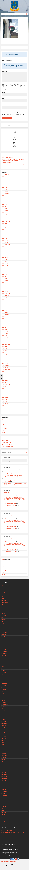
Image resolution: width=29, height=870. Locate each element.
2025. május (4, 206)
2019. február (5, 359)
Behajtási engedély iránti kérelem (10, 469)
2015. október (5, 403)
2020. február (5, 333)
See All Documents (6, 507)
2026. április (4, 183)
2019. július (4, 348)
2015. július (4, 407)
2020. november (5, 314)
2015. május (4, 410)
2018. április (4, 378)
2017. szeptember (6, 384)
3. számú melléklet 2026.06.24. (10, 505)
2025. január (4, 214)
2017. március (5, 390)
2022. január (4, 284)
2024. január (4, 238)
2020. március (5, 331)
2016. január (4, 401)
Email (4, 98)
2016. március (5, 397)
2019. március (5, 357)
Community (4, 419)
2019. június (4, 350)
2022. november (5, 265)
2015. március (5, 412)
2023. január (4, 261)
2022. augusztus (5, 272)
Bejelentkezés (5, 440)
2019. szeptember (6, 344)
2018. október (5, 367)
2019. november (5, 340)
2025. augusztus (5, 200)
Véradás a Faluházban (6, 162)
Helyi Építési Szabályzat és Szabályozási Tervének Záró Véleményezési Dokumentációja (15, 484)
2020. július (4, 323)
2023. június (4, 251)
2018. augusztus (5, 371)
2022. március (5, 280)
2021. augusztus (5, 295)
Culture (3, 421)
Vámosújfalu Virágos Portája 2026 (9, 166)
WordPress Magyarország (7, 446)
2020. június (4, 325)
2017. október (5, 382)
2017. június (4, 386)
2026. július (4, 176)
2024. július (4, 225)
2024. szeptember (6, 221)
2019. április (4, 354)
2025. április (4, 208)
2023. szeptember (6, 244)
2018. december (5, 363)
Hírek (3, 426)
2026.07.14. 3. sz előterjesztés (10, 492)
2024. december (5, 217)
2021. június (4, 299)
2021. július (4, 297)
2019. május (4, 352)
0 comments (12, 41)
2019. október (5, 342)
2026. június (4, 178)
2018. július (4, 373)
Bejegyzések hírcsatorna (7, 442)
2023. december (5, 240)
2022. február (5, 282)
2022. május (4, 276)
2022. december (5, 263)
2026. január (4, 189)
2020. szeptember (6, 318)
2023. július (4, 248)
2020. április (4, 329)
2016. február (5, 399)
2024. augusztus (5, 223)
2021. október (5, 291)
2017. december (5, 380)
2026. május (4, 181)
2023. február (5, 259)
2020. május (4, 327)
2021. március (5, 306)
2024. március (5, 234)
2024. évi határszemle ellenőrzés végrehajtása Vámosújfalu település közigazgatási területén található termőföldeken (15, 480)
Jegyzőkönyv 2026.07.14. (9, 495)
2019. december (5, 337)
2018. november (5, 365)
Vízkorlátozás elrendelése (7, 157)
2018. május (4, 376)
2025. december (5, 191)
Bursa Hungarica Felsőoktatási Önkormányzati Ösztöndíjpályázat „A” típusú (13, 476)
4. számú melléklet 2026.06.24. (10, 503)
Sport (3, 432)
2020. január (4, 335)
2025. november (5, 193)
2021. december (5, 287)
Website (4, 104)
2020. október (5, 316)
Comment (5, 71)
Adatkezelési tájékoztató (9, 861)
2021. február (5, 308)
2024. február (5, 236)
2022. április (4, 278)
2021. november (5, 289)
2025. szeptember (6, 197)
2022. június (4, 274)
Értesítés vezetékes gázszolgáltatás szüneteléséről (13, 164)
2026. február (5, 187)
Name (4, 92)
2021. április (4, 304)
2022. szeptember (6, 270)
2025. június (4, 204)
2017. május (4, 388)
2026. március (5, 185)
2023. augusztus (5, 246)
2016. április (4, 395)
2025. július (4, 202)
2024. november (5, 219)
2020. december (5, 312)
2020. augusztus (5, 320)
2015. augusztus (5, 405)
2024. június (4, 227)
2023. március (5, 257)
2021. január (4, 310)
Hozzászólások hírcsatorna (7, 444)
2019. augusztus (5, 346)
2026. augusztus (5, 174)
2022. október (5, 267)
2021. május (4, 301)
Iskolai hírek (4, 428)
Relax (3, 430)
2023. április (4, 255)
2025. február (5, 212)
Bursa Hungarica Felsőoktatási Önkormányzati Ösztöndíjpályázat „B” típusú (13, 472)
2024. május (4, 229)
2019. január (4, 361)
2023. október (5, 242)
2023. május (4, 253)
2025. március (5, 210)
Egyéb (3, 424)
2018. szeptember (6, 369)
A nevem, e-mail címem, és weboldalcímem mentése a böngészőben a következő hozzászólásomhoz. (14, 113)
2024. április (4, 231)
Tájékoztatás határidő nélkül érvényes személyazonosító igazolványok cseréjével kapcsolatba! (13, 160)
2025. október (5, 195)
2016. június (4, 393)
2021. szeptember (6, 293)
